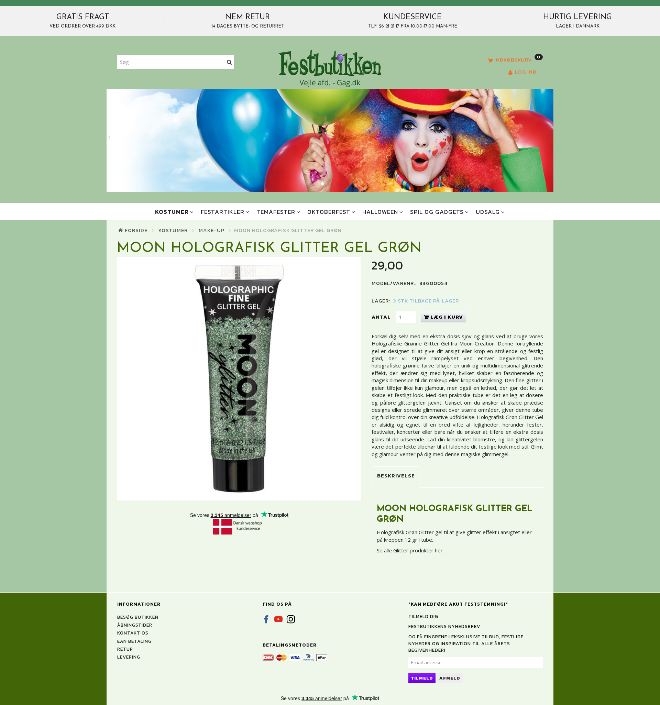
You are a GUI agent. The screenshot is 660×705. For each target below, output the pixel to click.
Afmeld (449, 678)
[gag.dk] (329, 68)
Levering (128, 656)
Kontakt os (132, 632)
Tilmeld (422, 678)
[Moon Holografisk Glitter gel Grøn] (239, 378)
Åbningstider (134, 624)
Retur (125, 649)
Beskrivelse (396, 476)
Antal (382, 317)
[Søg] (229, 62)
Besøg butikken (137, 617)
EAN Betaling (134, 641)
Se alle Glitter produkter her (410, 550)
